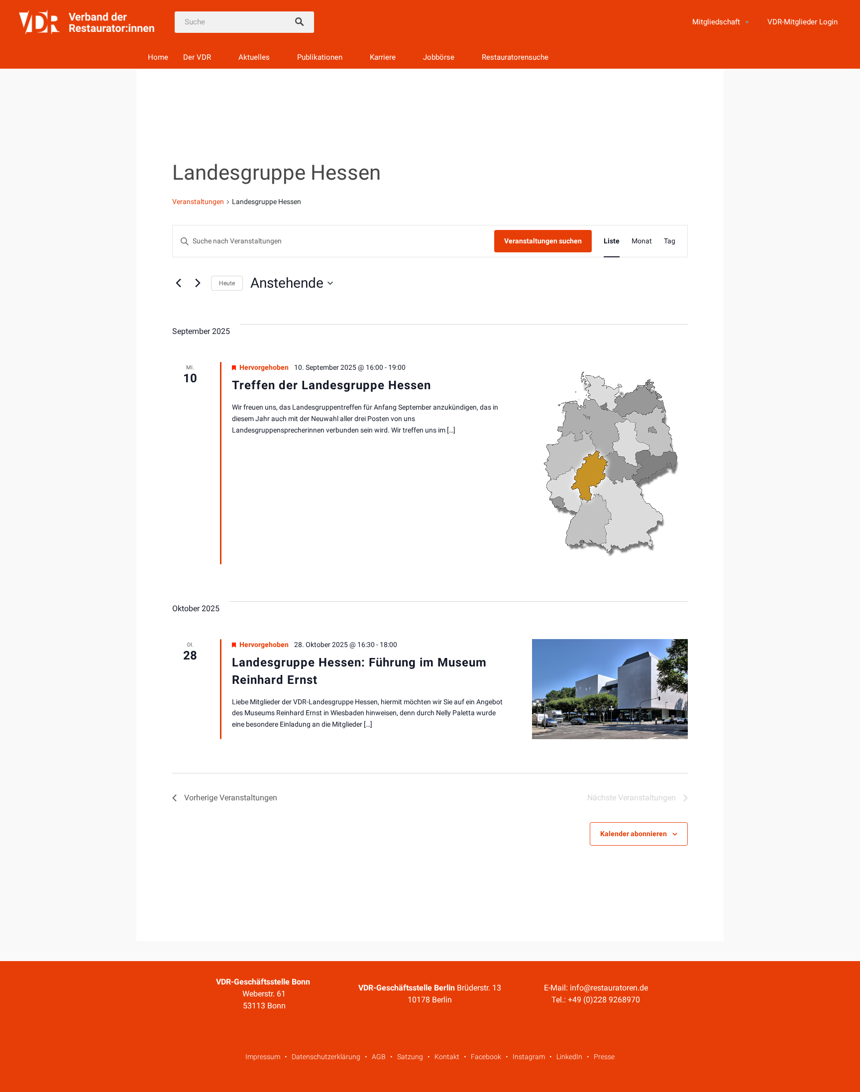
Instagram (529, 1057)
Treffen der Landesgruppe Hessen (331, 385)
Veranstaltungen (198, 202)
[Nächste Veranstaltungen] (198, 283)
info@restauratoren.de (609, 987)
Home (158, 57)
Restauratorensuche (515, 57)
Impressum (262, 1057)
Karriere (383, 57)
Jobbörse (438, 57)
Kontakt (446, 1057)
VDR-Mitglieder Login (802, 21)
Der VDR (197, 57)
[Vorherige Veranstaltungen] (178, 283)
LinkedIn (569, 1057)
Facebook (486, 1057)
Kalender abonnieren (633, 834)
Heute (227, 283)
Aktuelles (254, 57)
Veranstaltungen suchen (543, 241)
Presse (604, 1057)
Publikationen (319, 57)
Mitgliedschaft (716, 21)
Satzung (410, 1057)
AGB (379, 1057)
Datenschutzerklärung (326, 1057)
